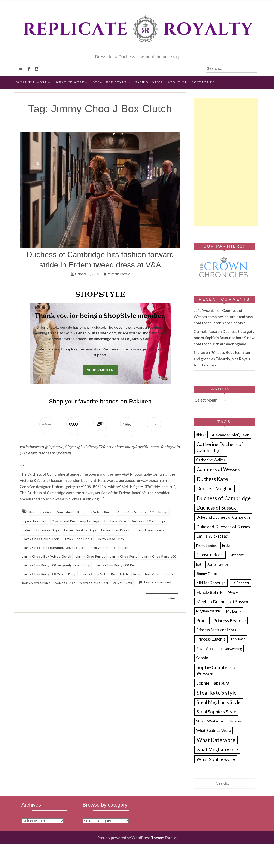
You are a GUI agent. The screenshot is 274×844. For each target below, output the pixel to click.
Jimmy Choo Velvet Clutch (153, 574)
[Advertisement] (226, 162)
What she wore (31, 82)
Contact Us (203, 82)
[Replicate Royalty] (137, 51)
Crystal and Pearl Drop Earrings (76, 521)
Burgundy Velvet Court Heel (51, 512)
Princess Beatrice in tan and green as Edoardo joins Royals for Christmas (222, 358)
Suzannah (236, 721)
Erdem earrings (48, 530)
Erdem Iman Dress (115, 530)
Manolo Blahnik (209, 592)
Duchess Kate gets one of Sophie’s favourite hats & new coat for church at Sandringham (224, 337)
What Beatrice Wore (213, 730)
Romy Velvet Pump (36, 582)
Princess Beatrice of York (216, 630)
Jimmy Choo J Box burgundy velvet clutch (54, 547)
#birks (201, 435)
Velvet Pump (122, 582)
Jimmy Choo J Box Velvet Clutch (46, 556)
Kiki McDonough (211, 582)
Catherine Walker (210, 460)
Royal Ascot (206, 648)
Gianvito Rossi (210, 554)
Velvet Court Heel (94, 582)
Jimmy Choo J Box (110, 539)
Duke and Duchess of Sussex (223, 526)
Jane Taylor (218, 564)
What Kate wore (216, 740)
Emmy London (206, 545)
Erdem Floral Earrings (80, 530)
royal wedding (231, 649)
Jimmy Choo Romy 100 (159, 556)
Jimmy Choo (206, 573)
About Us (177, 82)
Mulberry (233, 611)
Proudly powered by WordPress (123, 837)
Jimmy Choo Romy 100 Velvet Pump (49, 574)
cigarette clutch (34, 521)
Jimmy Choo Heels (78, 539)
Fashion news (149, 82)
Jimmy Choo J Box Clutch (109, 547)
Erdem (27, 530)
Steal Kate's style (217, 693)
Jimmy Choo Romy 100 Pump (116, 565)
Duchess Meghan (214, 488)
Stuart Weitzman (210, 721)
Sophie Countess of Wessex (217, 670)
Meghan (234, 592)
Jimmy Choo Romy (123, 556)
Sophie (202, 658)
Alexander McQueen (230, 434)
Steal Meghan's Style (219, 702)
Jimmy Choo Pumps (90, 556)
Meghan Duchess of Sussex (222, 601)
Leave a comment (158, 582)
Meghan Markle (208, 611)
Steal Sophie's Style (216, 711)
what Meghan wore (217, 749)
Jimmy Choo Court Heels (41, 539)
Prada (202, 620)
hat (198, 564)
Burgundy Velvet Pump (95, 512)
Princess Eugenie (211, 639)
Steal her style (110, 82)
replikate (238, 639)
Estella (170, 837)
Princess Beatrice (230, 620)
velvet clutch (65, 582)
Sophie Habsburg (212, 682)
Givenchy (236, 555)
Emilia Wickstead (212, 536)
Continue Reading (162, 598)
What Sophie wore (216, 759)
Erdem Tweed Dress (149, 530)
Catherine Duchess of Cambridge (142, 512)
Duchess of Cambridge (148, 521)
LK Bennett (240, 583)
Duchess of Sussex (216, 508)
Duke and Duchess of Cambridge (223, 517)
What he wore (70, 82)
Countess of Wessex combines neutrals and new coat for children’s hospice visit (223, 316)
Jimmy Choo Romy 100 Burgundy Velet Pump (56, 565)
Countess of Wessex (218, 469)
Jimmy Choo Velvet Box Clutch (104, 574)
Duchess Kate (115, 521)
